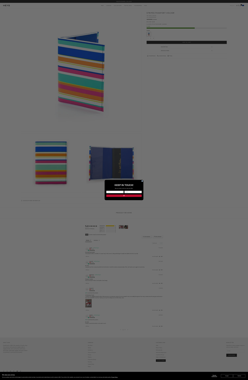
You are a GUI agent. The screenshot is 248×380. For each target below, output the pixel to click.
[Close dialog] (142, 181)
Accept (226, 376)
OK (124, 195)
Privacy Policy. (114, 377)
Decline (239, 376)
